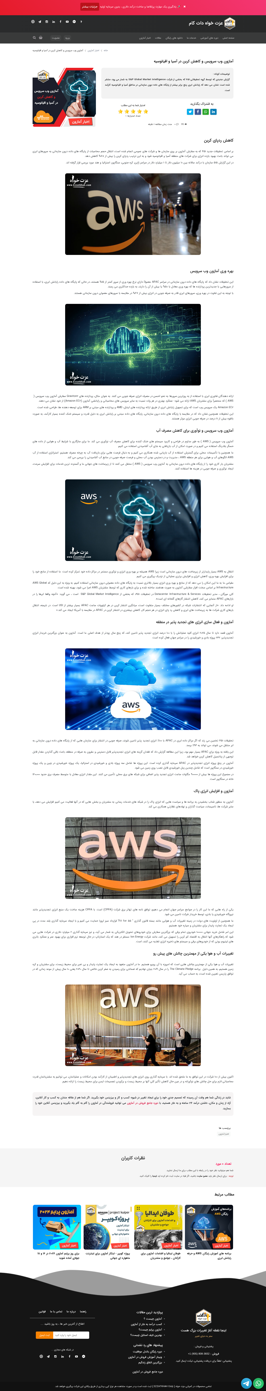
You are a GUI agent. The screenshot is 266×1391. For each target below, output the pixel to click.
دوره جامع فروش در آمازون (142, 1103)
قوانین (42, 1311)
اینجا (154, 1176)
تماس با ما (56, 1311)
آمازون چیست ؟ (153, 1319)
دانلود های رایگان (174, 38)
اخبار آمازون (145, 38)
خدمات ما (191, 38)
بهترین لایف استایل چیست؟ (146, 1335)
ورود (67, 38)
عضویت (56, 38)
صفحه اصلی (228, 38)
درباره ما (71, 1311)
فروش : (203, 1354)
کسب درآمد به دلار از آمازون (146, 1324)
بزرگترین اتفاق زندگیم (150, 1362)
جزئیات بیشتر (89, 7)
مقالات (158, 38)
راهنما (83, 1311)
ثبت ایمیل (44, 1335)
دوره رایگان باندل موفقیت (147, 1351)
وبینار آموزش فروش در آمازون (145, 1357)
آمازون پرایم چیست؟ (150, 1330)
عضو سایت (202, 1176)
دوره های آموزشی (209, 38)
